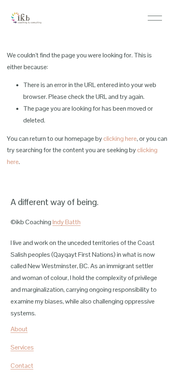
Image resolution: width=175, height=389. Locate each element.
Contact (22, 365)
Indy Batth (66, 222)
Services (22, 347)
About (19, 329)
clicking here (120, 138)
